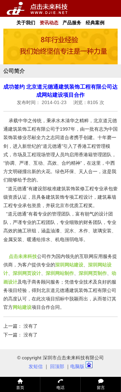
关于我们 (25, 22)
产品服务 (72, 22)
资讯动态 (49, 22)
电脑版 (77, 366)
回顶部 (57, 366)
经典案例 (95, 22)
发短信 (36, 366)
